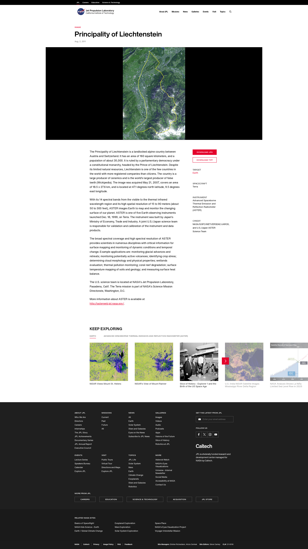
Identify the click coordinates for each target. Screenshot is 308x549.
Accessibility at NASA (165, 480)
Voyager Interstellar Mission (167, 530)
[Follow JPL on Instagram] (210, 434)
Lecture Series (81, 459)
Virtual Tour (107, 463)
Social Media (161, 477)
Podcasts (159, 428)
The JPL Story (81, 432)
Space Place (160, 523)
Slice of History (162, 440)
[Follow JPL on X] (204, 434)
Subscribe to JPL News (139, 436)
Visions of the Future (165, 436)
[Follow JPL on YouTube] (216, 434)
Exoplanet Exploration (125, 523)
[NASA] (81, 11)
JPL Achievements (83, 436)
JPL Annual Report (83, 444)
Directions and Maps (111, 467)
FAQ (119, 544)
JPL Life (132, 459)
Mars (130, 467)
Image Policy (108, 544)
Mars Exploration (122, 527)
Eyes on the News (136, 432)
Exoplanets (133, 478)
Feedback (128, 544)
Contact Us (160, 484)
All (103, 428)
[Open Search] (230, 12)
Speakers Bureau (82, 463)
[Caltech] (204, 446)
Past (104, 421)
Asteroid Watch (162, 459)
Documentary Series (84, 440)
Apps (157, 432)
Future (105, 424)
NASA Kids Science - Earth (87, 527)
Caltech (86, 544)
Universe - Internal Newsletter (163, 472)
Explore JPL (80, 471)
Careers (78, 424)
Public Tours (107, 459)
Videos (158, 421)
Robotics (132, 486)
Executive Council (83, 447)
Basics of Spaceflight (84, 523)
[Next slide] (225, 361)
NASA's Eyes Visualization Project (170, 527)
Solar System (134, 424)
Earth (195, 172)
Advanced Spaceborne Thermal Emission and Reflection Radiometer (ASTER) (146, 336)
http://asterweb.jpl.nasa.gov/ (107, 303)
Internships (80, 428)
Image (78, 27)
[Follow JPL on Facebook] (199, 434)
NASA (77, 544)
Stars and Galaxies (137, 428)
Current (105, 417)
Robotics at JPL (162, 444)
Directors (79, 421)
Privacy (96, 544)
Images (158, 417)
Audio (158, 424)
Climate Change (135, 475)
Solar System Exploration (126, 530)
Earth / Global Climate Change (89, 530)
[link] (154, 93)
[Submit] (199, 419)
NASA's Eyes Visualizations (161, 465)
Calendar (79, 467)
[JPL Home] (100, 11)
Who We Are (80, 417)
